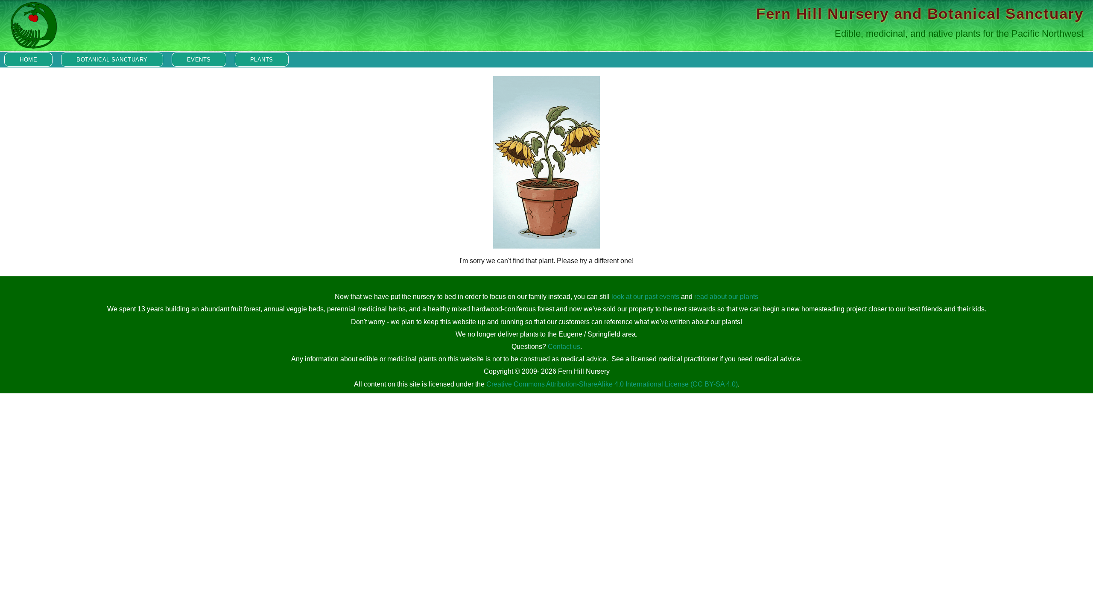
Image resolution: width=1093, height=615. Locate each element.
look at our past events (645, 296)
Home (28, 59)
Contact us (564, 346)
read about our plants (726, 296)
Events (199, 59)
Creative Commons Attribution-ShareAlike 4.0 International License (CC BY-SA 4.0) (612, 384)
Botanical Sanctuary (112, 59)
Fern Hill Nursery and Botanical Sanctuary (920, 13)
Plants (261, 59)
